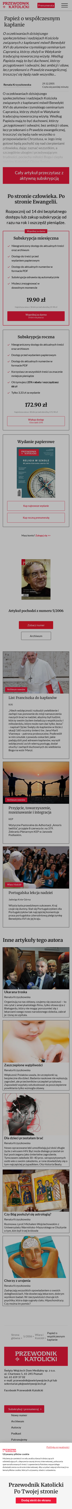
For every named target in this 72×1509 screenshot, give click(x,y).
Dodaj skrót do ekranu (36, 1500)
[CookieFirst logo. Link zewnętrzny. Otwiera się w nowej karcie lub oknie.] (9, 1450)
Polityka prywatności (57, 1447)
